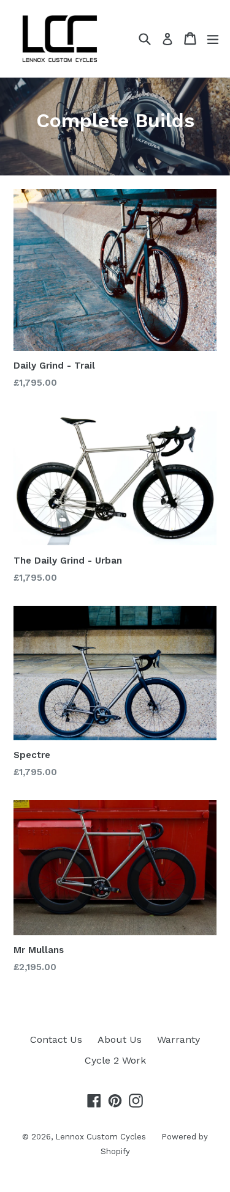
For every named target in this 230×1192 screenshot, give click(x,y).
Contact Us (56, 1039)
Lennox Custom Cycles (100, 1136)
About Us (120, 1039)
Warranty (178, 1039)
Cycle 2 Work (115, 1060)
